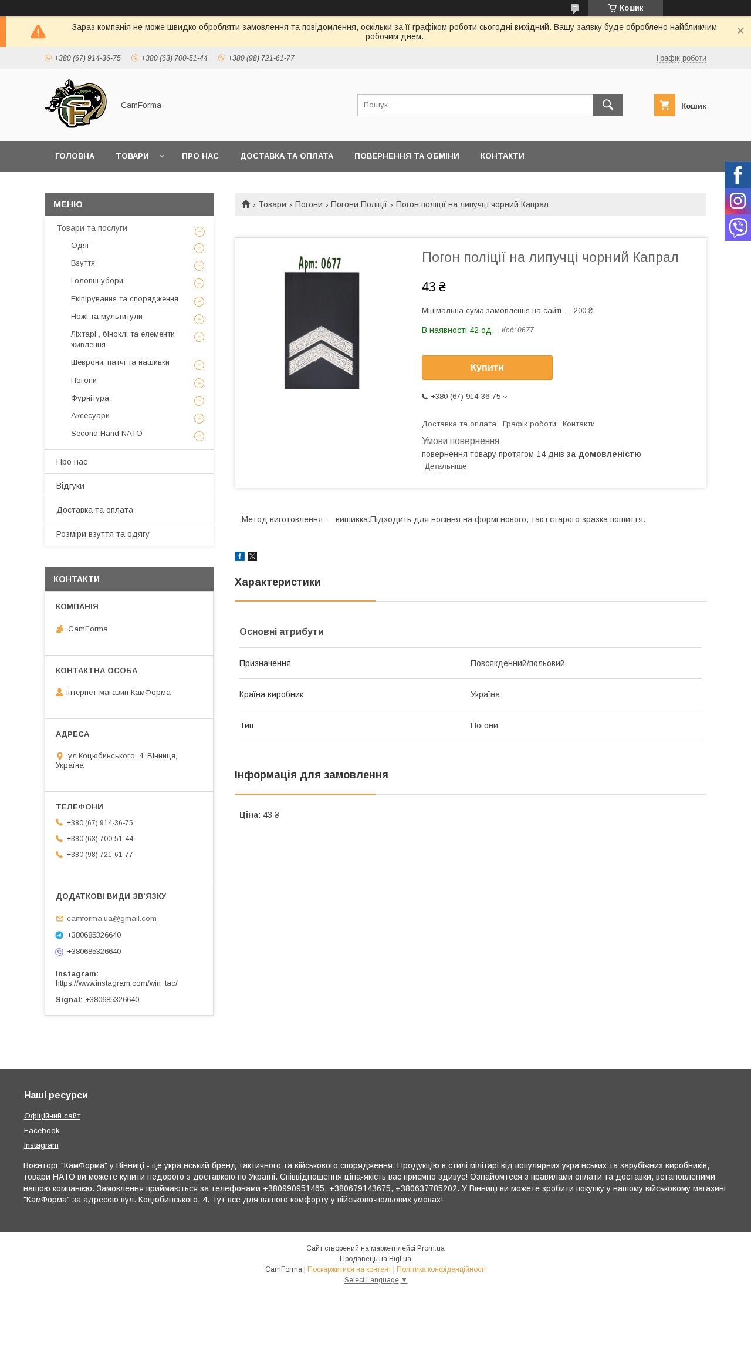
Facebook (42, 1130)
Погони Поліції (359, 204)
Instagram (41, 1145)
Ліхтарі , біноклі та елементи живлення (123, 339)
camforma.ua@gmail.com (112, 918)
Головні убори (97, 280)
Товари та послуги (91, 228)
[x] (252, 558)
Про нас (200, 156)
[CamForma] (76, 125)
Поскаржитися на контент (349, 1269)
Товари (132, 156)
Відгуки (70, 485)
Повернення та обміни (406, 156)
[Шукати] (608, 105)
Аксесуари (90, 415)
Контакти (503, 156)
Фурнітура (90, 398)
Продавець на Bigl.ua (375, 1259)
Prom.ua (431, 1248)
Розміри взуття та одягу (103, 534)
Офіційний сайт (52, 1115)
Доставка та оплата (286, 156)
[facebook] (240, 558)
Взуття (83, 262)
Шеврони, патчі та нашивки (120, 362)
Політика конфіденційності (441, 1269)
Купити (487, 367)
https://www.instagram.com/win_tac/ (117, 983)
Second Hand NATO (107, 433)
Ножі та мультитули (107, 316)
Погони (309, 204)
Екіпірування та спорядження (124, 298)
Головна (74, 156)
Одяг (80, 245)
